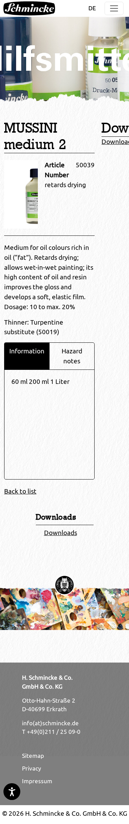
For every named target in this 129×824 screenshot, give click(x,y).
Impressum (37, 781)
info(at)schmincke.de (50, 723)
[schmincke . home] (29, 8)
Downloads (60, 532)
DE (92, 8)
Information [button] (26, 351)
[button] (114, 8)
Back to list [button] (20, 491)
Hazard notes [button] (72, 356)
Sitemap (33, 755)
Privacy (31, 768)
